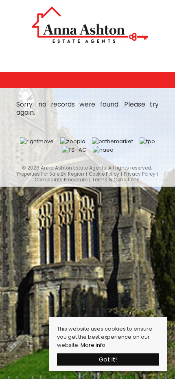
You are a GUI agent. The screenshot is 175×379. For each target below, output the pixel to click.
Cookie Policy (104, 174)
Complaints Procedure (61, 180)
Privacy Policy (139, 174)
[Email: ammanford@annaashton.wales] (87, 59)
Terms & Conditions (116, 180)
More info (93, 345)
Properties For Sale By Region (50, 174)
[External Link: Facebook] (92, 60)
